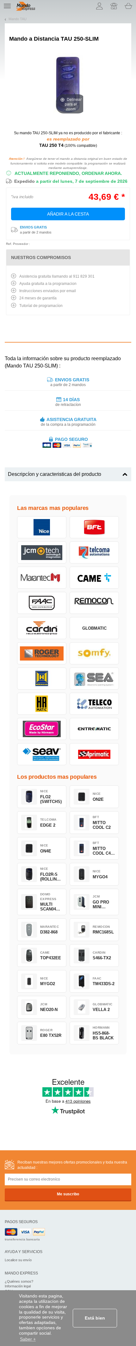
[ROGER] (41, 653)
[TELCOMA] (94, 552)
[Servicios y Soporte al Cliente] (114, 6)
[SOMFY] (94, 653)
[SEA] (94, 678)
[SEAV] (41, 754)
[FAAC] (41, 603)
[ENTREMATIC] (94, 729)
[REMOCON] (94, 603)
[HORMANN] (41, 678)
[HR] (41, 704)
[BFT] (94, 527)
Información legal (18, 1286)
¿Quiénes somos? (19, 1281)
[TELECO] (94, 704)
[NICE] (41, 527)
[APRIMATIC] (94, 754)
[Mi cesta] (128, 6)
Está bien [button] (95, 1317)
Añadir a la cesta (68, 214)
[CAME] (94, 578)
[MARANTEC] (41, 578)
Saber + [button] (28, 1339)
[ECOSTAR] (41, 729)
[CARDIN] (41, 628)
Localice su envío (18, 1260)
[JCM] (41, 552)
